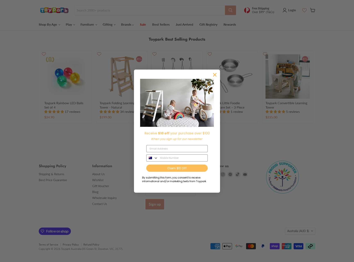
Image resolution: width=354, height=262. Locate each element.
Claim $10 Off (177, 168)
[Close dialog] (214, 74)
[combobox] (152, 157)
